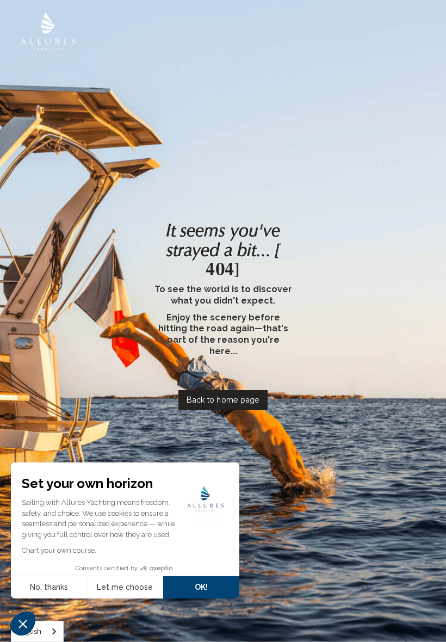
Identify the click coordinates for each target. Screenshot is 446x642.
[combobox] (37, 631)
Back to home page (223, 399)
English (29, 631)
